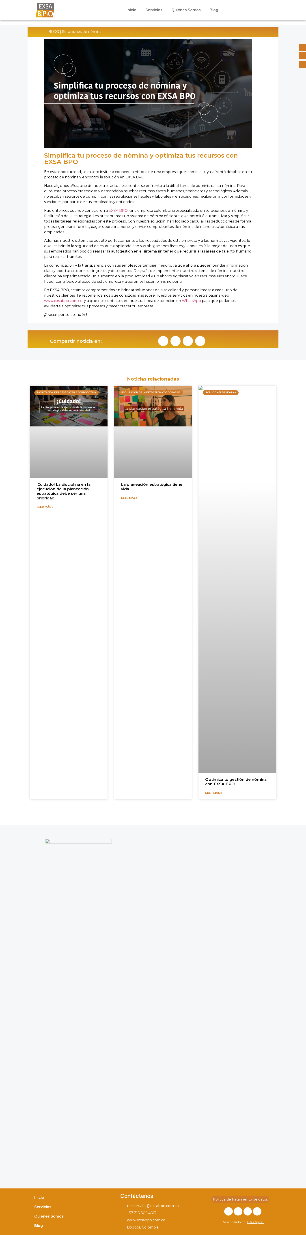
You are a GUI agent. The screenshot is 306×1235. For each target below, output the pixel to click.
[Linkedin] (248, 1211)
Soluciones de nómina (81, 32)
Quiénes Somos (186, 10)
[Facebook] (228, 1211)
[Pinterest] (257, 1211)
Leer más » (45, 507)
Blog (214, 10)
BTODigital (255, 1222)
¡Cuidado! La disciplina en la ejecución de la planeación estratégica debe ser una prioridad (64, 491)
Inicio (131, 10)
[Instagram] (238, 1211)
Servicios (153, 10)
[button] (163, 341)
